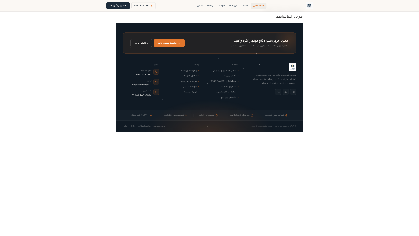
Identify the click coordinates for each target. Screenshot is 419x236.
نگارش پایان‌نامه (229, 76)
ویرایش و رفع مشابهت (226, 92)
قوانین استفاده (144, 126)
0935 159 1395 (144, 74)
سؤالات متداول (190, 86)
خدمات (245, 5)
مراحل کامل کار (190, 76)
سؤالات (221, 5)
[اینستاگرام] (293, 92)
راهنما (210, 5)
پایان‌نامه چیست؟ (189, 70)
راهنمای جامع (141, 43)
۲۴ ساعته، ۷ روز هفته (141, 95)
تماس (200, 5)
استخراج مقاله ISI (229, 86)
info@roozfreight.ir (141, 85)
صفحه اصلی (258, 5)
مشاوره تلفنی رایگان (167, 43)
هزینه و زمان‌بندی (189, 81)
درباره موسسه (190, 92)
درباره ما (233, 5)
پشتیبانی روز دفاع (229, 97)
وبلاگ (132, 126)
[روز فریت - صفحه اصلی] (309, 5)
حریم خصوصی (159, 126)
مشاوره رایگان (119, 5)
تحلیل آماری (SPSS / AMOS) (223, 81)
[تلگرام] (286, 92)
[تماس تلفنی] (278, 92)
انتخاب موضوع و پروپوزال (225, 70)
